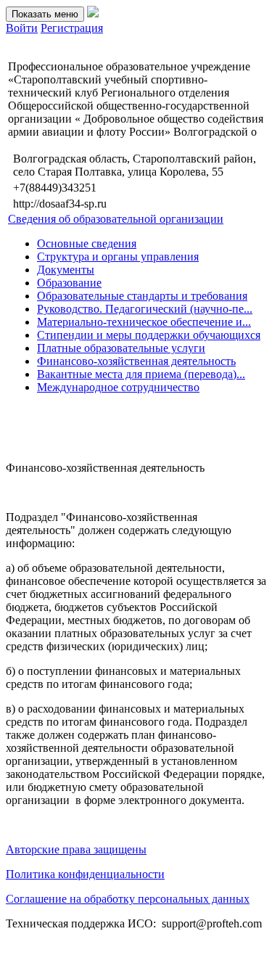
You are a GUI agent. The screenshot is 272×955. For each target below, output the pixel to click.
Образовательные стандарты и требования (142, 296)
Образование (69, 282)
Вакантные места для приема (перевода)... (141, 374)
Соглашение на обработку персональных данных (128, 899)
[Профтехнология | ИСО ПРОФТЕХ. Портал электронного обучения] (93, 13)
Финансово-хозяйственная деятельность (136, 361)
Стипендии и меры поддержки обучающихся (148, 335)
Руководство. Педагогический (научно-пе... (144, 309)
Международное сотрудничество (118, 387)
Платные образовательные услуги (121, 348)
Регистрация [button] (72, 28)
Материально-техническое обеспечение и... (144, 322)
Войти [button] (22, 28)
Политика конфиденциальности (85, 874)
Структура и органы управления (118, 256)
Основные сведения (86, 243)
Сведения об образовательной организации (115, 219)
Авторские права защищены (76, 849)
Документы (65, 269)
